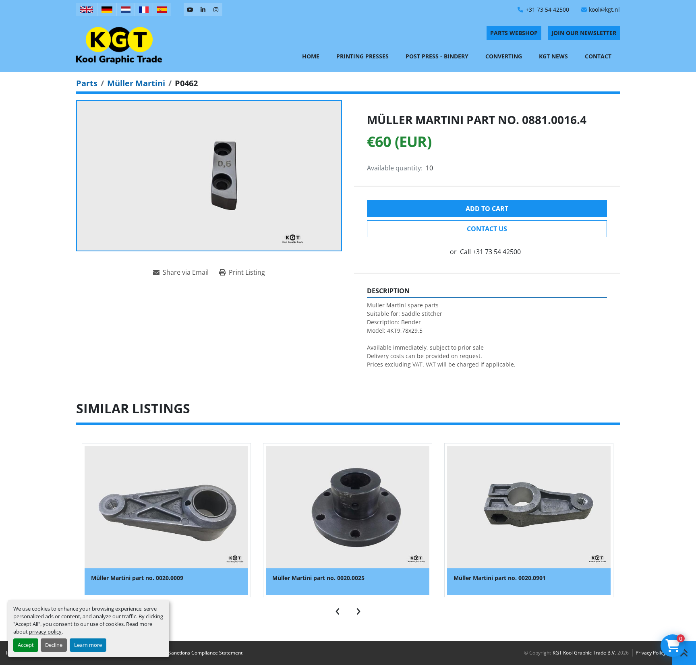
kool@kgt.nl (604, 9)
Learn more (88, 644)
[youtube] (190, 9)
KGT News (553, 56)
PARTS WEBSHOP (514, 33)
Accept (26, 644)
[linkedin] (203, 9)
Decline (53, 644)
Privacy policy (651, 652)
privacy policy (45, 631)
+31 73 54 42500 (547, 9)
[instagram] (215, 9)
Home (310, 56)
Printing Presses (362, 56)
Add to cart (487, 208)
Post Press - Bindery (437, 56)
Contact (598, 56)
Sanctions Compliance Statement (205, 652)
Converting (503, 56)
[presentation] (337, 609)
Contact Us (487, 228)
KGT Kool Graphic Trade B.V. (584, 652)
